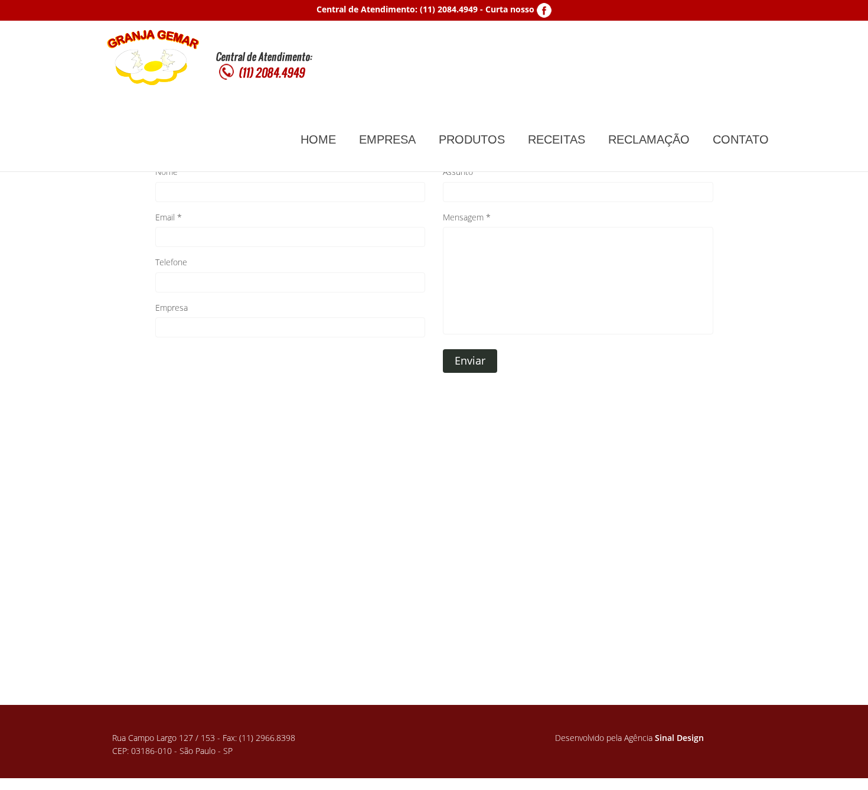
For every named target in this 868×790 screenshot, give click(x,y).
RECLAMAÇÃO (649, 139)
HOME (318, 139)
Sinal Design (679, 737)
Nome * (170, 171)
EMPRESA (387, 139)
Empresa (171, 307)
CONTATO (741, 139)
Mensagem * (467, 217)
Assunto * (461, 171)
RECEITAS (556, 139)
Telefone (171, 262)
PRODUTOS (472, 139)
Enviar (470, 360)
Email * (168, 217)
